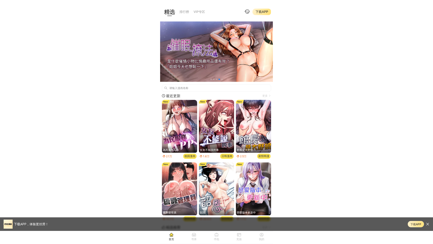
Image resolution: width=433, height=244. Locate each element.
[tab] (171, 236)
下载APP (262, 12)
